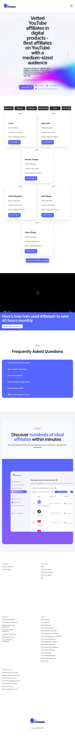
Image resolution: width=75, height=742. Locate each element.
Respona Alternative (8, 619)
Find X (4, 686)
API (42, 578)
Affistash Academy (47, 572)
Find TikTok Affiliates (48, 644)
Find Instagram (7, 675)
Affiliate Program (46, 575)
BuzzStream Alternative (9, 622)
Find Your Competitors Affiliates (51, 636)
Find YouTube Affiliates (48, 639)
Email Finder (45, 661)
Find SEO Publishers (47, 628)
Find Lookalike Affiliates (49, 630)
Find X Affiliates (46, 653)
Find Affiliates (45, 622)
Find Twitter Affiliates (48, 650)
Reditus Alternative (8, 637)
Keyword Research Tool (48, 658)
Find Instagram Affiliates (49, 642)
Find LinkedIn (6, 689)
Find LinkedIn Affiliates (48, 655)
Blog (42, 566)
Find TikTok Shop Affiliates (49, 647)
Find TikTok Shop (7, 681)
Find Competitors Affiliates (49, 633)
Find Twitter (6, 683)
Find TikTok (6, 678)
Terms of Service (7, 566)
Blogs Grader (45, 619)
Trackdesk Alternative (9, 634)
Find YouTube (6, 672)
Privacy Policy (6, 569)
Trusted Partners (46, 569)
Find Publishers (46, 625)
